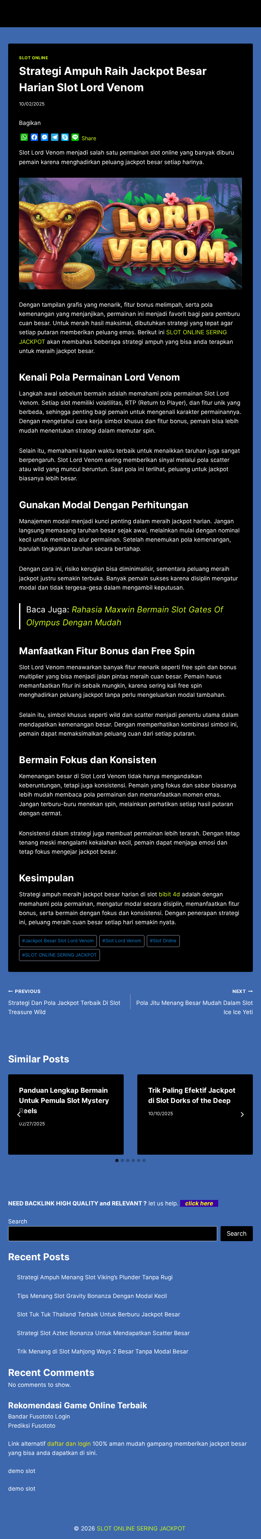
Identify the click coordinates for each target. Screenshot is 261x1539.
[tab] (117, 1160)
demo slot (21, 1471)
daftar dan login (69, 1443)
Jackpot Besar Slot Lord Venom (58, 940)
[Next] (242, 1114)
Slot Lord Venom (121, 940)
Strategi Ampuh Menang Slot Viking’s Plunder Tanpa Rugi (95, 1277)
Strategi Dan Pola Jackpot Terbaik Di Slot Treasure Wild (64, 1002)
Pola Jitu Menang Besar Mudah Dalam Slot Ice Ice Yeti (194, 1002)
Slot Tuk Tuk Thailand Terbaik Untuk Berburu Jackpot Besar (98, 1314)
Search (17, 1221)
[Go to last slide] (19, 1114)
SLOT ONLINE (33, 57)
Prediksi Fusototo (31, 1425)
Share (89, 138)
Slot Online (163, 940)
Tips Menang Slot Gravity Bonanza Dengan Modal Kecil (92, 1296)
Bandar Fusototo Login (39, 1416)
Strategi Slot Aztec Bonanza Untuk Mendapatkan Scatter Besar (103, 1333)
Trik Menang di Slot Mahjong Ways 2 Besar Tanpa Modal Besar (102, 1351)
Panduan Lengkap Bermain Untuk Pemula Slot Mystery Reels (64, 1100)
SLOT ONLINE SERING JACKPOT (59, 955)
